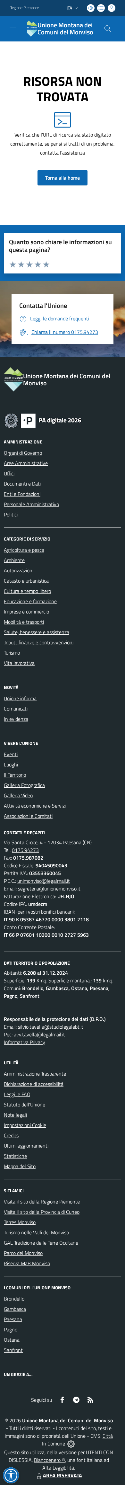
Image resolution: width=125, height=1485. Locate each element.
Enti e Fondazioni (22, 494)
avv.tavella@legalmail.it (39, 1034)
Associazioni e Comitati (28, 816)
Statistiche (15, 1156)
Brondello (14, 1298)
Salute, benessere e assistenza (36, 632)
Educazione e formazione (30, 601)
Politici (11, 514)
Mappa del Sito (20, 1166)
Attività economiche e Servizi (35, 806)
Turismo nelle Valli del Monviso (36, 1232)
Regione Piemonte (24, 8)
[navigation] (13, 28)
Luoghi (11, 764)
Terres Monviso (20, 1222)
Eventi (11, 754)
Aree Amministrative (26, 463)
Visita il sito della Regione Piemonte (42, 1201)
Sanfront (13, 1350)
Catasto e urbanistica (26, 581)
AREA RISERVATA (62, 1475)
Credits (11, 1135)
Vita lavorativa (19, 663)
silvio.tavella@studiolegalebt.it (50, 1027)
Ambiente (14, 560)
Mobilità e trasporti (24, 622)
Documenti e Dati (22, 484)
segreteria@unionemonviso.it (49, 888)
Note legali (15, 1115)
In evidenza (16, 719)
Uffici (9, 473)
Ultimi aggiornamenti (26, 1146)
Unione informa (20, 698)
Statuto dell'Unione (24, 1104)
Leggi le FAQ (17, 1094)
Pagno (10, 1329)
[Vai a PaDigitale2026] (43, 420)
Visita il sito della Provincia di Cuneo (41, 1212)
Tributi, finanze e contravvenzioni (38, 642)
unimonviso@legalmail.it (43, 881)
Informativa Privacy (24, 1042)
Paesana (13, 1319)
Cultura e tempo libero (27, 591)
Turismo (12, 653)
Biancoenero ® (49, 1460)
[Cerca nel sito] (107, 28)
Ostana (12, 1340)
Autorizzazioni (18, 570)
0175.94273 (25, 850)
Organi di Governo (23, 453)
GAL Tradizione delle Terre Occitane (41, 1243)
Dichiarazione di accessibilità (33, 1084)
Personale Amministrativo (31, 504)
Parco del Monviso (23, 1253)
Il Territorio (15, 775)
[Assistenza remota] (71, 1443)
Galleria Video (18, 795)
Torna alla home (62, 178)
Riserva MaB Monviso (27, 1263)
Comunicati (16, 708)
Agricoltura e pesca (24, 550)
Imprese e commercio (26, 611)
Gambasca (15, 1309)
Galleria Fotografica (24, 785)
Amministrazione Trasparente (35, 1074)
